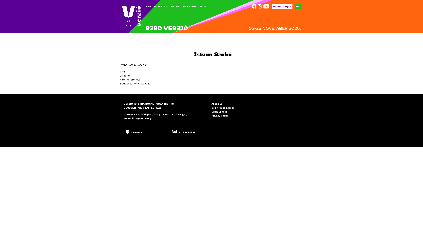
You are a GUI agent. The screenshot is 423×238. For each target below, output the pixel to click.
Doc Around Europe (223, 107)
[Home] (131, 16)
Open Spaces (219, 111)
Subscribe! (186, 132)
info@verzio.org (141, 118)
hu (298, 6)
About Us (217, 103)
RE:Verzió (160, 6)
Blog (203, 6)
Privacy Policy (220, 115)
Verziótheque (282, 6)
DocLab (174, 6)
